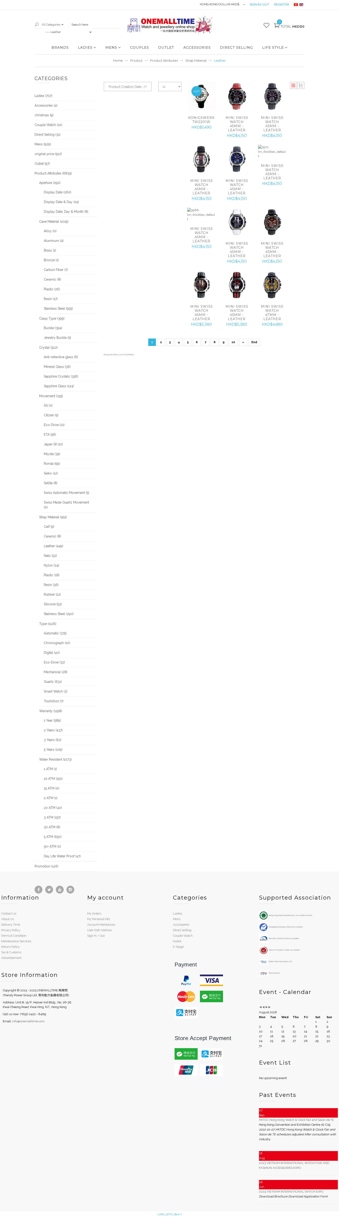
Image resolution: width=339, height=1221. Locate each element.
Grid (293, 85)
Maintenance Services (16, 941)
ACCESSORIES (197, 47)
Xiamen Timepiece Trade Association (284, 950)
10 (233, 342)
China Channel (274, 973)
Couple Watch (183, 935)
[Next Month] (269, 1007)
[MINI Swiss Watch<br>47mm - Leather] (272, 285)
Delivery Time (10, 924)
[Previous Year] (260, 1007)
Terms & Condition (13, 935)
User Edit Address (99, 930)
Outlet (177, 941)
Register (281, 4)
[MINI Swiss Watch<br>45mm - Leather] (237, 96)
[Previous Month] (263, 1007)
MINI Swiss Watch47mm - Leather (272, 312)
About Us (7, 919)
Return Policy (10, 946)
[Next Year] (266, 1007)
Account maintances (101, 924)
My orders (94, 913)
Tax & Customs (11, 952)
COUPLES (139, 47)
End (254, 342)
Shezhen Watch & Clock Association (283, 938)
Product (136, 60)
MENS (111, 47)
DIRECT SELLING (236, 47)
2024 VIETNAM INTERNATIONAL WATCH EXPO (291, 1191)
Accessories (181, 924)
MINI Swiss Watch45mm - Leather (237, 124)
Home (118, 60)
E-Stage (178, 946)
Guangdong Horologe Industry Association (285, 927)
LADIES (85, 47)
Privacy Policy (10, 930)
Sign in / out (96, 935)
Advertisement (11, 958)
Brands (60, 47)
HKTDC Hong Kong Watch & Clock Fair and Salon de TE (296, 1120)
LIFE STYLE (273, 47)
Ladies (177, 913)
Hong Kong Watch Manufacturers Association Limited (290, 915)
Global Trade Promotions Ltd (280, 961)
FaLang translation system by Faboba (119, 354)
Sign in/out (260, 4)
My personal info (98, 919)
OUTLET (166, 47)
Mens (176, 919)
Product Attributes (164, 60)
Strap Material (195, 60)
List (300, 85)
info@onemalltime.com (28, 1021)
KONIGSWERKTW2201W (201, 120)
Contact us (8, 913)
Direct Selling (182, 930)
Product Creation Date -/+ (128, 87)
